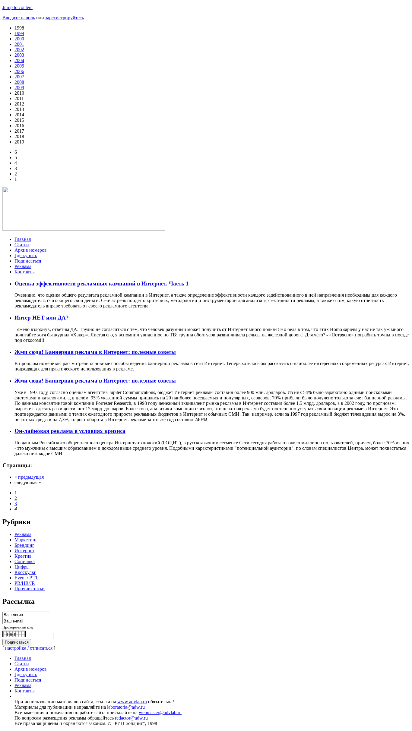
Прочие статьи (29, 588)
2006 (19, 71)
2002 (19, 49)
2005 (19, 65)
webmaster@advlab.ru (160, 712)
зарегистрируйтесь (64, 17)
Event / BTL (26, 577)
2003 (19, 55)
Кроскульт (25, 572)
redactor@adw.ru (131, 717)
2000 (19, 38)
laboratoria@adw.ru (126, 707)
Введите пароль (18, 17)
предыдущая (31, 477)
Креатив (23, 556)
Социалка (24, 561)
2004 (19, 60)
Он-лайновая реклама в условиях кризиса (69, 431)
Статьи (21, 244)
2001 (19, 44)
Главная (22, 239)
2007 (19, 76)
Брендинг (24, 545)
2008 (19, 82)
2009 (19, 87)
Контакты (24, 271)
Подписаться (27, 260)
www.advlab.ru (132, 701)
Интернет (24, 550)
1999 (19, 33)
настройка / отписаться (28, 648)
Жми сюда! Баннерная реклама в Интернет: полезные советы (95, 352)
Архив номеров (30, 250)
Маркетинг (25, 539)
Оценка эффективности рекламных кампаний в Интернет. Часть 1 (101, 283)
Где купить (25, 255)
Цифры (22, 566)
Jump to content (17, 7)
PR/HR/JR (24, 583)
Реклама (22, 266)
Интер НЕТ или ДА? (41, 317)
